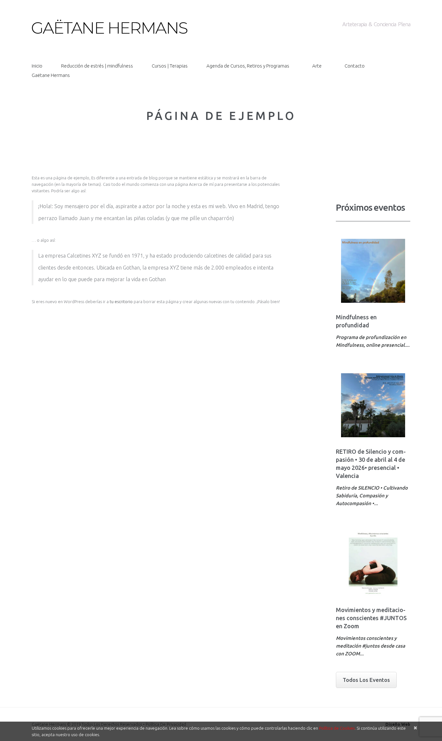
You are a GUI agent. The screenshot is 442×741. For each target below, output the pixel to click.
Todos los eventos (366, 680)
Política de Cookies (337, 728)
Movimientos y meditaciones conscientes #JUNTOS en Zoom (371, 618)
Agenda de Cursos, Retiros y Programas (247, 66)
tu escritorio (121, 301)
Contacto (355, 66)
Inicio (37, 66)
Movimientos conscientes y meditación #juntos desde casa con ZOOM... (370, 645)
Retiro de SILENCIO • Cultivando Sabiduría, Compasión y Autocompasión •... (372, 495)
